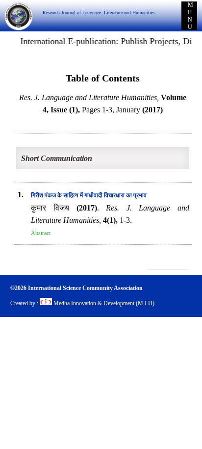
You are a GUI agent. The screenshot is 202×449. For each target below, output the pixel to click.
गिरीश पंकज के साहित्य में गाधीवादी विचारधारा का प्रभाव (89, 195)
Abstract (40, 233)
